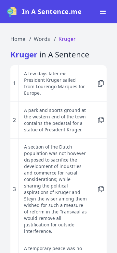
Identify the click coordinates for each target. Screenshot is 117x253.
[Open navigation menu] (103, 12)
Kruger (67, 38)
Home (17, 38)
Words (42, 38)
